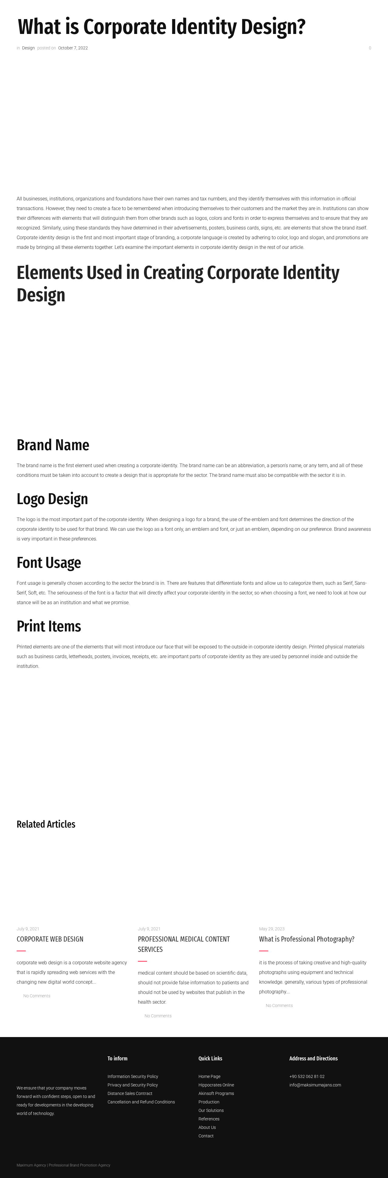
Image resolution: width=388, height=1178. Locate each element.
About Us (222, 8)
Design (28, 47)
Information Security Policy (133, 1076)
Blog (324, 8)
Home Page (209, 1076)
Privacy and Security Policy (133, 1085)
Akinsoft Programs (216, 1093)
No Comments (36, 995)
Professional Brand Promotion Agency (79, 1165)
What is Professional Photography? (306, 939)
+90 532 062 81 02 (307, 1076)
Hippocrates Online (216, 1085)
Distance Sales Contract (130, 1093)
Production (189, 8)
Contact (346, 8)
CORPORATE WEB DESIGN (50, 939)
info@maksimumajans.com (315, 1085)
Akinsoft (157, 8)
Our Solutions (259, 8)
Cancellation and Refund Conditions (141, 1101)
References (298, 8)
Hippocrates (123, 8)
